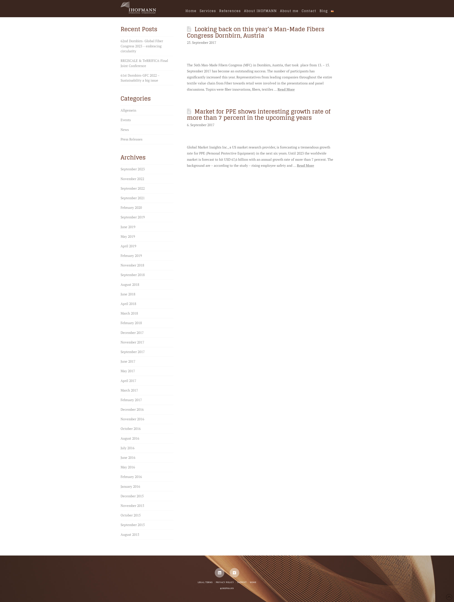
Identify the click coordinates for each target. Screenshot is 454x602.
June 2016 (128, 457)
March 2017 (129, 390)
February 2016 (131, 476)
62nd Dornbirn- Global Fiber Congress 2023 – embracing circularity (142, 46)
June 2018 (128, 294)
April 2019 (128, 246)
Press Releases (131, 139)
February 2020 (131, 207)
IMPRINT (242, 582)
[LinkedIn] (219, 573)
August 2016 (130, 438)
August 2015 (130, 534)
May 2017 (128, 371)
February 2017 (131, 400)
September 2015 (133, 525)
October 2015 (131, 515)
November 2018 (132, 265)
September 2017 (133, 352)
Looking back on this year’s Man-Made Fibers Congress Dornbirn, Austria (255, 32)
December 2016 (132, 409)
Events (126, 120)
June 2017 (128, 361)
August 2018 (130, 284)
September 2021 (133, 198)
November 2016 (132, 419)
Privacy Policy (225, 582)
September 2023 (133, 169)
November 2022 (132, 179)
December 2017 (132, 332)
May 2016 (128, 467)
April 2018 (128, 303)
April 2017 (128, 380)
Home (253, 582)
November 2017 (132, 342)
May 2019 (128, 236)
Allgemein (128, 110)
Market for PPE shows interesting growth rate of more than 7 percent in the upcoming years (258, 114)
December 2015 (132, 496)
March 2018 (129, 313)
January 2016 (130, 486)
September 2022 (133, 188)
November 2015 (132, 505)
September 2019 (133, 217)
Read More (286, 89)
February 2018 (131, 323)
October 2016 (131, 428)
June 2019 (128, 227)
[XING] (234, 573)
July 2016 (127, 448)
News (125, 129)
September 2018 (133, 275)
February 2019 (131, 255)
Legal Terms (205, 582)
